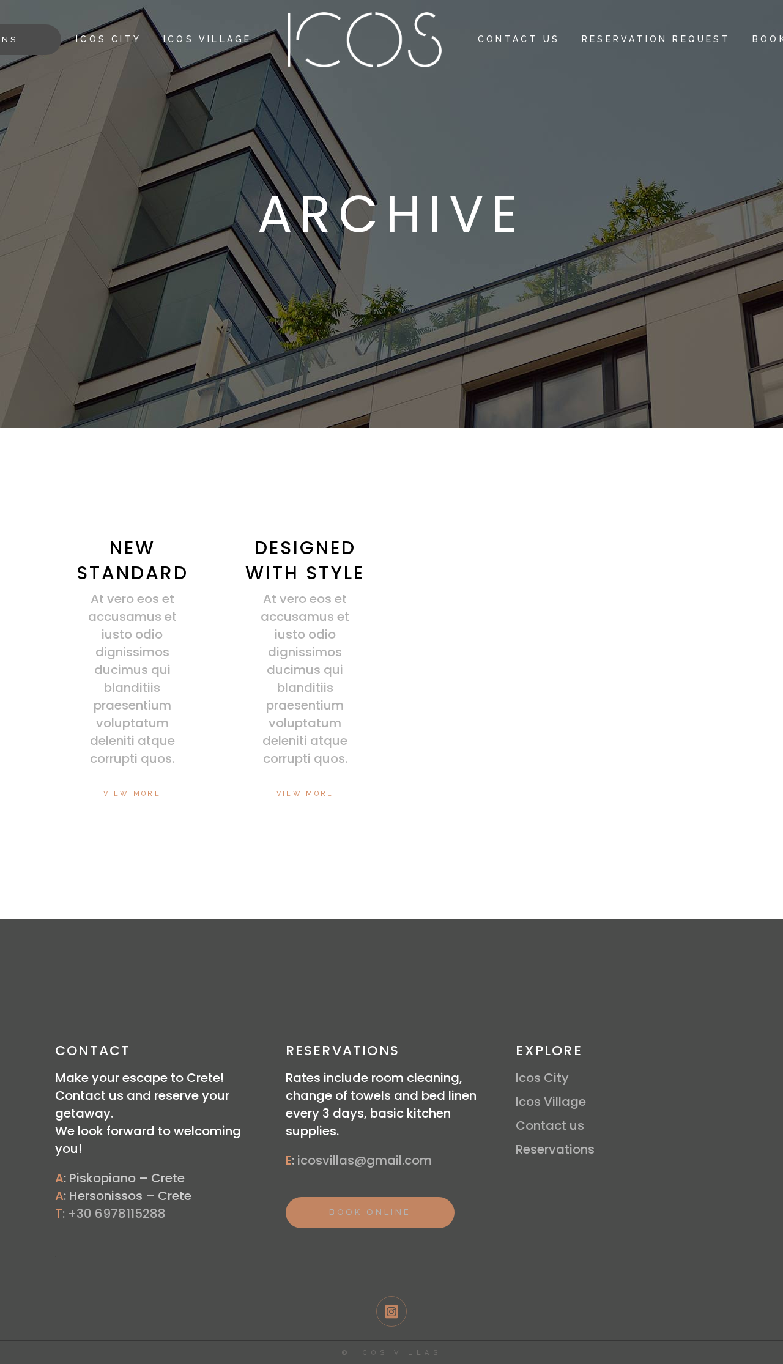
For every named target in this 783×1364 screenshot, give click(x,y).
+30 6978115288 (117, 1213)
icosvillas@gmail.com (364, 1160)
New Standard (132, 560)
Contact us (550, 1125)
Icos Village (551, 1101)
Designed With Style (305, 560)
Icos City (542, 1077)
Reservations (555, 1149)
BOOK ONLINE (370, 1212)
